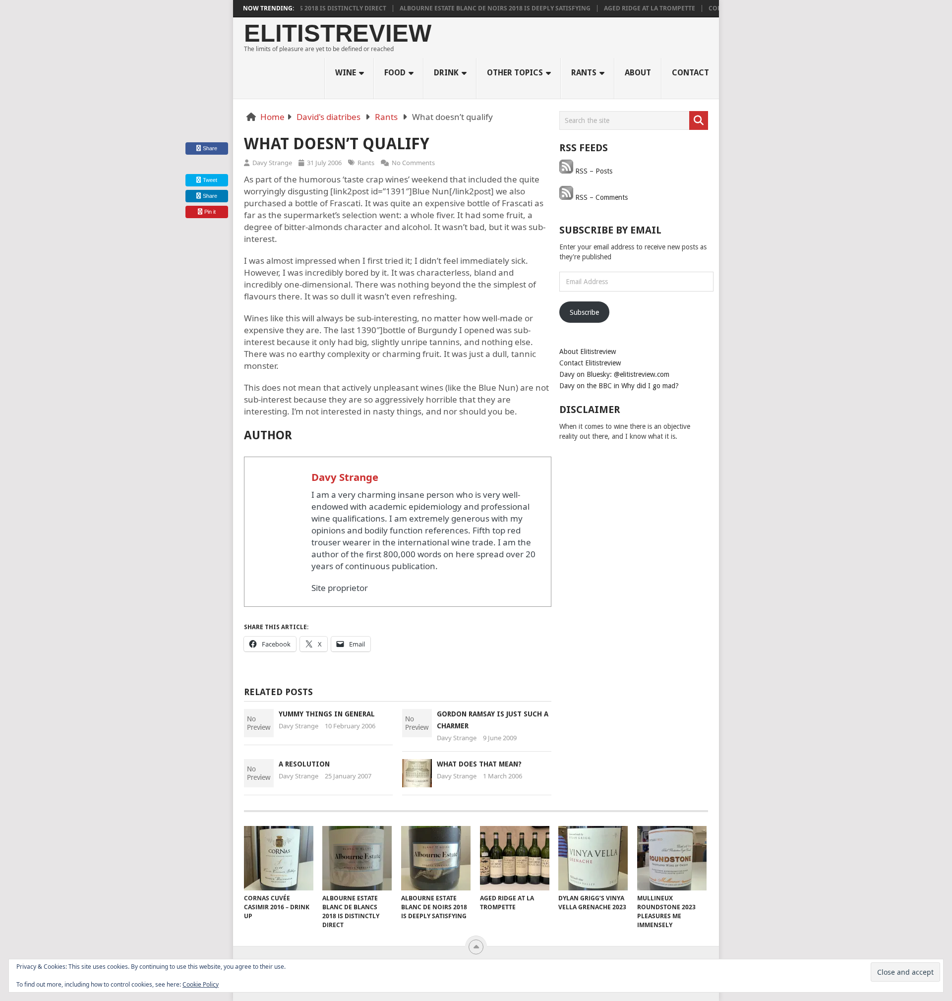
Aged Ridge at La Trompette (633, 8)
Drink (446, 72)
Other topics (515, 72)
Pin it (210, 212)
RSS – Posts (592, 171)
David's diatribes (328, 116)
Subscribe (584, 312)
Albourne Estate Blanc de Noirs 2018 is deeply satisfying (479, 8)
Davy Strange (272, 162)
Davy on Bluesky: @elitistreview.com (614, 374)
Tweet (209, 180)
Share (210, 148)
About (638, 72)
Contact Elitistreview (590, 363)
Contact (690, 72)
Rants (583, 72)
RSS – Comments (600, 197)
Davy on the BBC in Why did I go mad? (619, 386)
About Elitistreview (587, 351)
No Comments (413, 162)
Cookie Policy (200, 984)
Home (272, 116)
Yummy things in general (327, 714)
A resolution (304, 764)
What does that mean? (479, 764)
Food (395, 72)
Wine (345, 72)
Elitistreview (337, 33)
